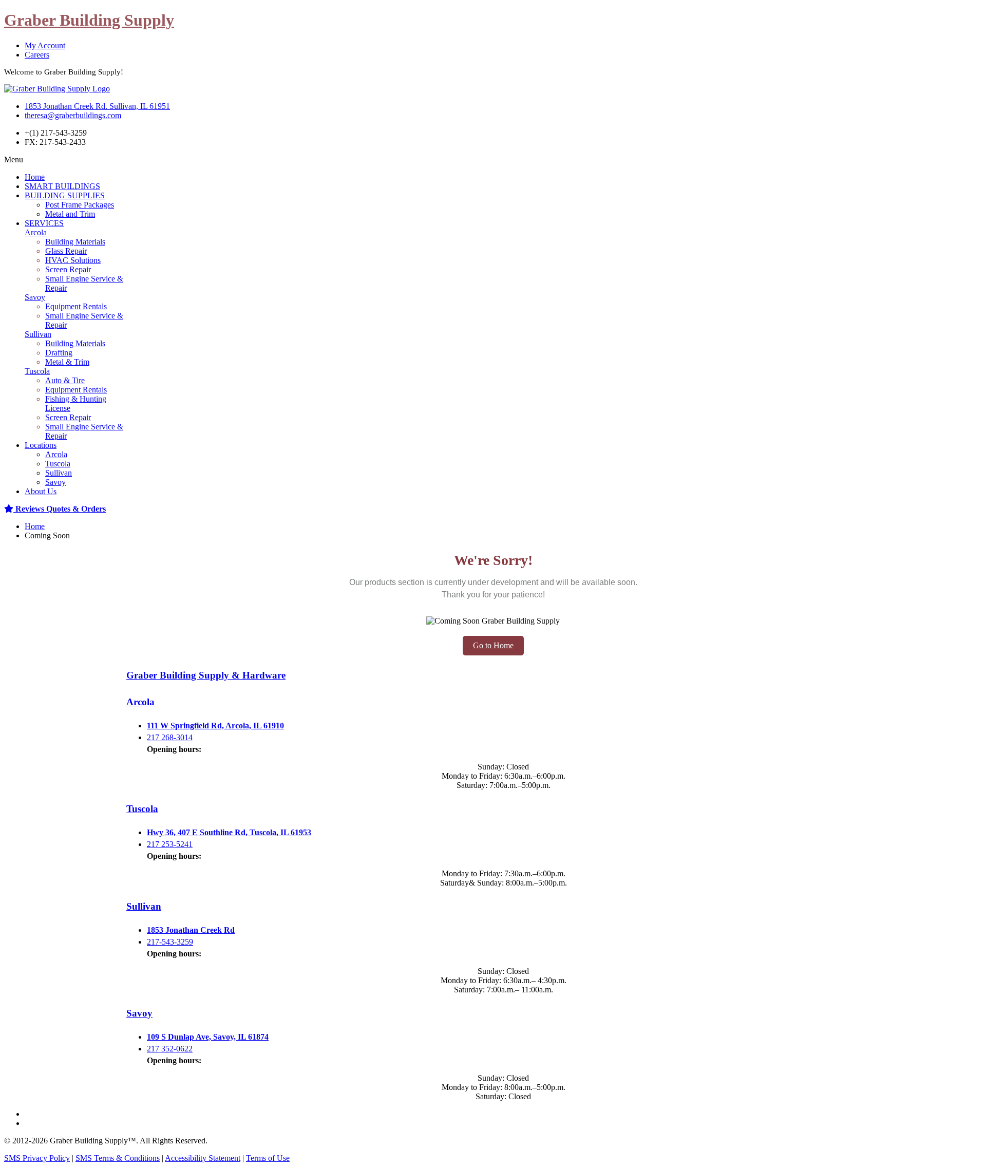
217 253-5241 (170, 844)
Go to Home (493, 645)
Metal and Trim (70, 214)
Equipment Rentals (76, 306)
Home (35, 177)
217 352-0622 (170, 1048)
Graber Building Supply (89, 20)
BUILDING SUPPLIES (65, 195)
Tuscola (37, 371)
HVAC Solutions (73, 260)
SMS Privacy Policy (37, 1158)
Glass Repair (66, 251)
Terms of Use (268, 1158)
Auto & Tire (65, 380)
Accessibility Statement (202, 1158)
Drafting (58, 352)
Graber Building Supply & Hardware (206, 675)
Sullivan (38, 334)
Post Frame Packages (79, 204)
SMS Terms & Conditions (117, 1158)
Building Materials (75, 241)
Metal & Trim (67, 361)
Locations (40, 445)
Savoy (35, 297)
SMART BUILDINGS (62, 186)
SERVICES (44, 223)
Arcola (36, 232)
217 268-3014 (170, 737)
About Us (40, 491)
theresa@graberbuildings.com (73, 115)
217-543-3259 (170, 941)
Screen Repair (68, 269)
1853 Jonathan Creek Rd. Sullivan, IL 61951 (97, 106)
